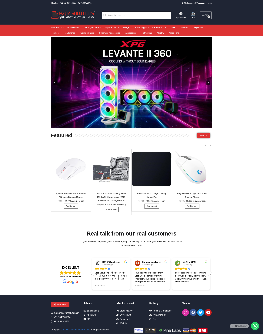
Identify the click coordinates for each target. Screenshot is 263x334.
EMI (193, 17)
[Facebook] (193, 312)
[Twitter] (200, 312)
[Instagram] (185, 312)
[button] (55, 83)
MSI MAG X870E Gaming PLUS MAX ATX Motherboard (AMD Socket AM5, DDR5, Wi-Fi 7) (111, 197)
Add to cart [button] (71, 206)
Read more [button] (100, 285)
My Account (181, 17)
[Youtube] (208, 312)
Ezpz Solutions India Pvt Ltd (76, 330)
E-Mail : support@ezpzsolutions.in (197, 3)
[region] (131, 82)
